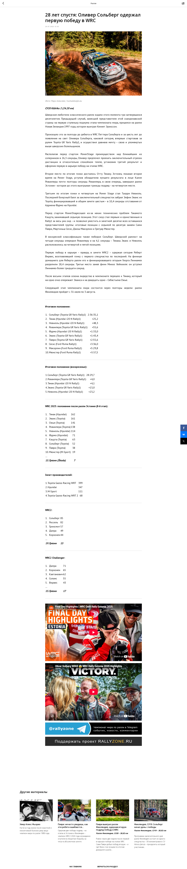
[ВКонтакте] (183, 434)
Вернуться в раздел (107, 866)
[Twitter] (183, 441)
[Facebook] (183, 428)
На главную (75, 866)
